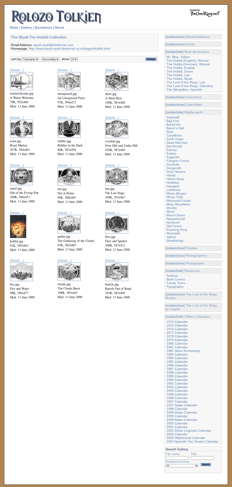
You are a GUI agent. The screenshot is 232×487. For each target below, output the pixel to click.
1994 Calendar (177, 390)
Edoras (172, 150)
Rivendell (173, 233)
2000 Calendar (177, 423)
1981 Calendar (177, 347)
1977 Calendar (177, 332)
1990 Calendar (177, 380)
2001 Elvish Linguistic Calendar (189, 430)
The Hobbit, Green (180, 71)
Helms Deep (175, 179)
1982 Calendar (177, 354)
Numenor (173, 222)
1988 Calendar (177, 372)
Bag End (173, 121)
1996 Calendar (177, 398)
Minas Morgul (176, 193)
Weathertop (175, 240)
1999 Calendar (177, 416)
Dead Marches (177, 142)
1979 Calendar (177, 340)
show (180, 37)
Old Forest (174, 226)
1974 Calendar (177, 322)
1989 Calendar (177, 376)
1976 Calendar (177, 329)
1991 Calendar (177, 383)
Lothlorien (174, 190)
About (59, 27)
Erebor (171, 153)
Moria (171, 211)
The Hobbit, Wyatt (179, 78)
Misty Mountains (178, 204)
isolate (171, 37)
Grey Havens (176, 171)
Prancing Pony (177, 229)
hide (179, 52)
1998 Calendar (177, 409)
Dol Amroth (174, 146)
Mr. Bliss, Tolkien (178, 57)
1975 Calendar (177, 325)
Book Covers (176, 279)
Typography (175, 286)
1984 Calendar (177, 358)
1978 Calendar (177, 336)
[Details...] (17, 70)
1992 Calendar (177, 387)
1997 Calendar (177, 401)
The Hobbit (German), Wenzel (188, 64)
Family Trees (176, 283)
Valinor (171, 237)
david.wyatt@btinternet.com (53, 45)
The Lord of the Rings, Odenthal (190, 86)
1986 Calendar (177, 365)
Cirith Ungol (175, 139)
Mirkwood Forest (179, 200)
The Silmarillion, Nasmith (184, 89)
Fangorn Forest (178, 161)
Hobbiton (173, 182)
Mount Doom (176, 215)
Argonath (173, 117)
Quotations (43, 27)
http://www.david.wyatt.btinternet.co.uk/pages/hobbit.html (69, 48)
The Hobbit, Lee (178, 75)
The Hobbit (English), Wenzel (187, 60)
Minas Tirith (175, 197)
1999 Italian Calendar (182, 419)
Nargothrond (176, 219)
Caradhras (174, 135)
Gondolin (173, 164)
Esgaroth (173, 157)
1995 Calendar (177, 394)
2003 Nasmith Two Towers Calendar (192, 441)
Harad (171, 175)
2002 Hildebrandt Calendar (186, 438)
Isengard (173, 186)
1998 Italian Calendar (182, 412)
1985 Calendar (177, 361)
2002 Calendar (177, 434)
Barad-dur (174, 124)
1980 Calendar (177, 343)
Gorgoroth (174, 168)
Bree (170, 132)
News (14, 27)
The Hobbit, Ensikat (181, 68)
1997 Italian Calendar (182, 405)
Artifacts (172, 276)
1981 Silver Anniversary (183, 351)
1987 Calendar (177, 369)
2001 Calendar (177, 427)
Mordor (172, 208)
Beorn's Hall (175, 128)
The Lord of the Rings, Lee (186, 82)
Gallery (26, 27)
